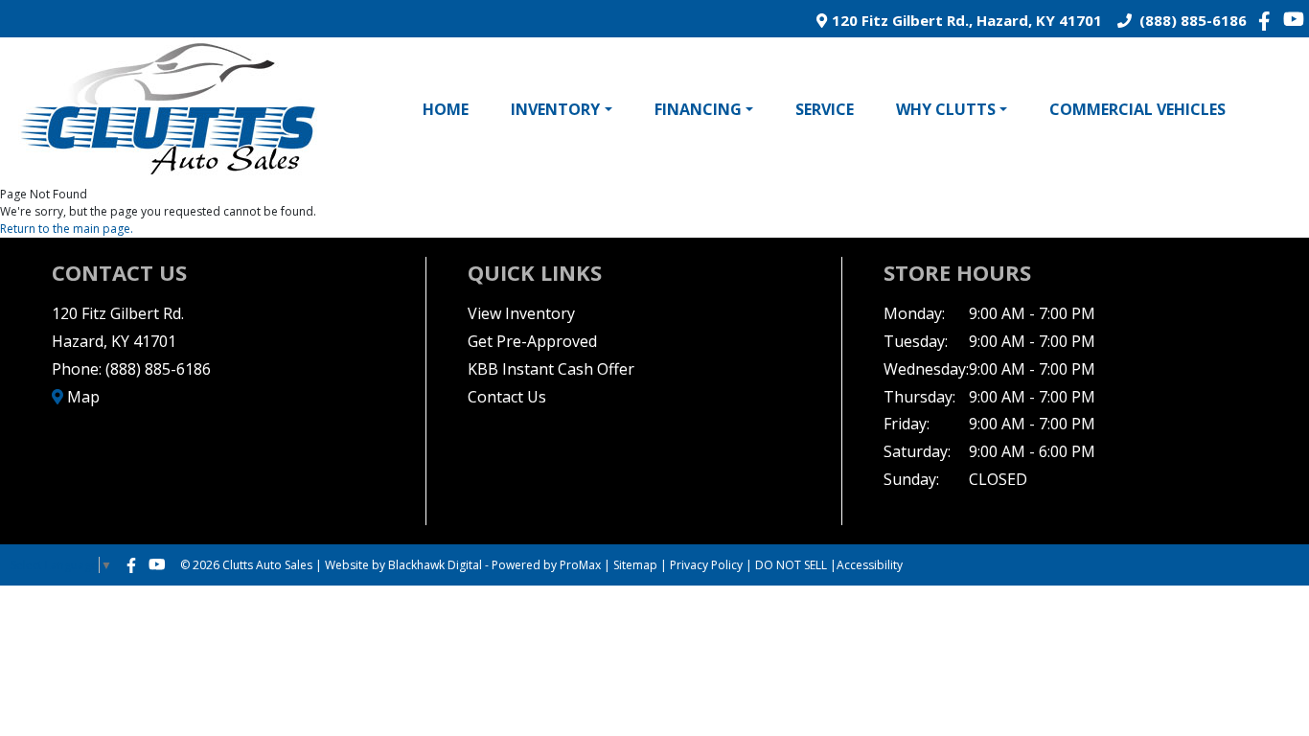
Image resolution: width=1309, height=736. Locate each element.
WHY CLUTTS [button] (946, 109)
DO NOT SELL (791, 565)
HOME (446, 109)
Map (81, 396)
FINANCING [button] (698, 109)
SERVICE (824, 109)
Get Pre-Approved (532, 341)
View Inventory (521, 313)
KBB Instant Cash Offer (551, 369)
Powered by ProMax (546, 565)
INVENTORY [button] (555, 109)
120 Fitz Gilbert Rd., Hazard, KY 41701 (964, 20)
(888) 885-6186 (1189, 20)
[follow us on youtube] (1293, 19)
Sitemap (635, 565)
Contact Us (507, 396)
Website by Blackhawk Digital (403, 565)
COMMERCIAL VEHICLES (1137, 109)
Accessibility (870, 565)
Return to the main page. (66, 228)
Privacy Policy (706, 565)
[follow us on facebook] (1269, 20)
